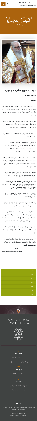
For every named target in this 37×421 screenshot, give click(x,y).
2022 (32, 286)
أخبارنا (23, 25)
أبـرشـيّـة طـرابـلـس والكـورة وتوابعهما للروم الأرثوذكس (19, 321)
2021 (18, 25)
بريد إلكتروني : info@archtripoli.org (18, 362)
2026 (32, 271)
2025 (32, 275)
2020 (32, 294)
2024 (32, 279)
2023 (32, 282)
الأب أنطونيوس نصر (14, 413)
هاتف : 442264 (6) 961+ (18, 357)
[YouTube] (17, 403)
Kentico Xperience (22, 415)
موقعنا (18, 309)
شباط (14, 25)
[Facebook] (20, 403)
